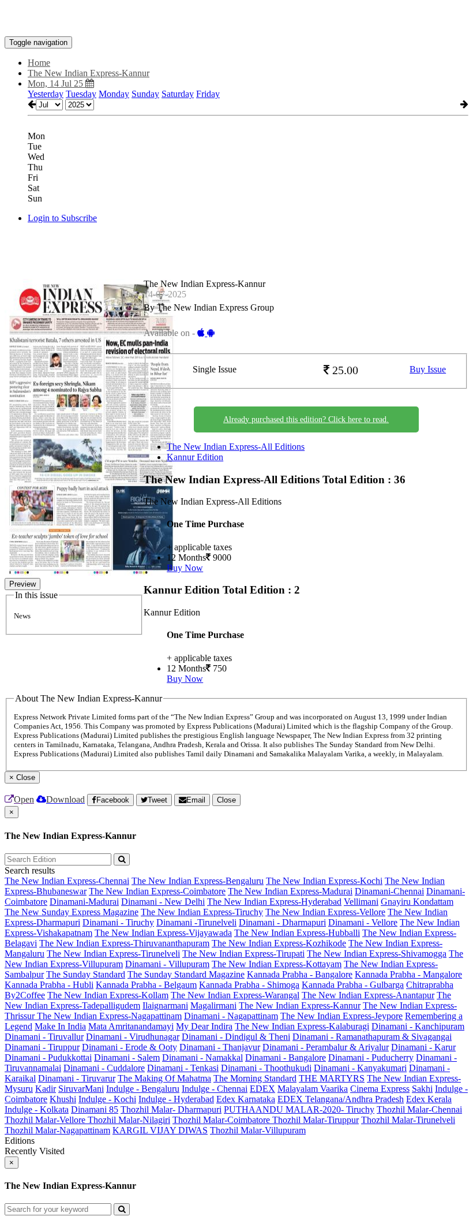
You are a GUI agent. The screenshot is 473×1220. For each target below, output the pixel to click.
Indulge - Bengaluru (142, 1089)
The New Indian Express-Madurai (290, 891)
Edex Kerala (429, 1099)
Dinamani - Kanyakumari (360, 1068)
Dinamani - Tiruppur (42, 1047)
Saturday (178, 94)
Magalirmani (213, 1005)
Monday (114, 94)
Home (39, 63)
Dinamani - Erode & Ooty (129, 1047)
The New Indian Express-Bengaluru (198, 881)
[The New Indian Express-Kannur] (236, 19)
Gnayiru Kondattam (417, 901)
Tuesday (81, 94)
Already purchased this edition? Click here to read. (306, 419)
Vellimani (361, 901)
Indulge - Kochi (107, 1099)
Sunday (145, 94)
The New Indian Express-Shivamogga (376, 953)
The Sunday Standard (85, 974)
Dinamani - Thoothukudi (266, 1068)
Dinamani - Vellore (362, 922)
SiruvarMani (81, 1089)
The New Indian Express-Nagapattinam (109, 1016)
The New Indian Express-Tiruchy (202, 912)
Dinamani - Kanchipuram (417, 1026)
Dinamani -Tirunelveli (196, 922)
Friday (208, 94)
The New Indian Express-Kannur (300, 1005)
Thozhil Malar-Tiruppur (315, 1120)
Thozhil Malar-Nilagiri (129, 1120)
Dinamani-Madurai (84, 901)
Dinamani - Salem (127, 1057)
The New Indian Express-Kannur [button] (88, 73)
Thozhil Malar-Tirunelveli (408, 1120)
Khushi (63, 1099)
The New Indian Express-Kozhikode (279, 943)
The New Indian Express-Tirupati (243, 953)
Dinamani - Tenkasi (183, 1068)
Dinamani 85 (94, 1109)
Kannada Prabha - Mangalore (408, 974)
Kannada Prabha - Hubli (49, 985)
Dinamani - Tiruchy (118, 922)
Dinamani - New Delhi (163, 901)
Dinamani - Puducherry (371, 1057)
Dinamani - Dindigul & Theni (236, 1037)
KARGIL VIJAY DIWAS (160, 1130)
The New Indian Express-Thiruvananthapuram (124, 943)
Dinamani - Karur (423, 1047)
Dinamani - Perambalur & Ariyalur (325, 1047)
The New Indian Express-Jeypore (341, 1016)
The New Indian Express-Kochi (324, 881)
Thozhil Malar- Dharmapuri (171, 1109)
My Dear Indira (204, 1026)
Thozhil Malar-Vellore (46, 1120)
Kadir (45, 1089)
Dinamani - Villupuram (167, 964)
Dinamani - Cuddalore (104, 1068)
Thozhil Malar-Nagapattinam (57, 1130)
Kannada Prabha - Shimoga (249, 985)
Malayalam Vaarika (312, 1089)
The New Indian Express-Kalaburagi (302, 1026)
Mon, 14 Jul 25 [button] (56, 83)
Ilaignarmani (165, 1005)
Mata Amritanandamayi (131, 1026)
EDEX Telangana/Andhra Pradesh (340, 1099)
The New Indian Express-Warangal (235, 995)
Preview (22, 584)
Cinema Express (380, 1089)
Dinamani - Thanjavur (219, 1047)
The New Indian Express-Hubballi (297, 933)
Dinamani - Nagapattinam (231, 1016)
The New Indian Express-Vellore (325, 912)
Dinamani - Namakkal (202, 1057)
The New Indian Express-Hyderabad (274, 901)
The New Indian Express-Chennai (67, 881)
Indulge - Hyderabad (176, 1099)
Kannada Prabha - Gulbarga (353, 985)
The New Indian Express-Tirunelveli (113, 953)
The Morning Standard (254, 1078)
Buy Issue (428, 369)
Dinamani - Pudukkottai (48, 1057)
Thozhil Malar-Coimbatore (222, 1120)
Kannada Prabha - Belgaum (146, 985)
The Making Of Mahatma (164, 1078)
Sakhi (422, 1089)
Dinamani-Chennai (389, 891)
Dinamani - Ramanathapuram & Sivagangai (372, 1037)
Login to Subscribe (62, 218)
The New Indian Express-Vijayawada (163, 933)
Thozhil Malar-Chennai (419, 1109)
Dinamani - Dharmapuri (282, 922)
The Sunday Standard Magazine (186, 974)
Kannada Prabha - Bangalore (299, 974)
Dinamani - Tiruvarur (76, 1078)
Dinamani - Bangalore (285, 1057)
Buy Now (185, 568)
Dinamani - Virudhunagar (132, 1037)
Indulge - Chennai (214, 1089)
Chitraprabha (429, 985)
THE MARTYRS (332, 1078)
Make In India (60, 1026)
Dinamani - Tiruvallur (44, 1037)
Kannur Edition (195, 457)
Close (226, 800)
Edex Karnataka (245, 1099)
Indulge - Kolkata (37, 1109)
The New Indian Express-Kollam (107, 995)
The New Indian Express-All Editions (236, 447)
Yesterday (45, 94)
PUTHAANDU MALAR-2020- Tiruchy (299, 1109)
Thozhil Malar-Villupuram (258, 1130)
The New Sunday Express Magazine (71, 912)
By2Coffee (25, 995)
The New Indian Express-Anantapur (368, 995)
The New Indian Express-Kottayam (276, 964)
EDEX (262, 1089)
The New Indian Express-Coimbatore (157, 891)
